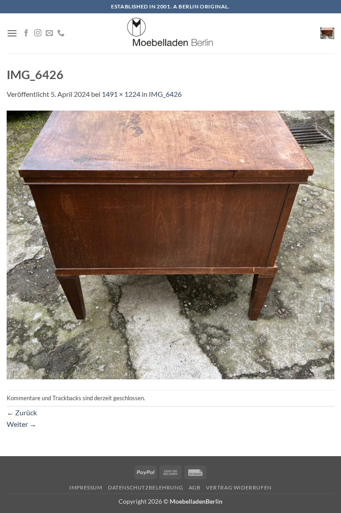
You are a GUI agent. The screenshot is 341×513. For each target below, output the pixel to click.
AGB (195, 487)
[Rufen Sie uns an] (60, 33)
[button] (12, 33)
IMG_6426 (165, 94)
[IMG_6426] (170, 244)
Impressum (86, 487)
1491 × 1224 (121, 94)
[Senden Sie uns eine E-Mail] (49, 33)
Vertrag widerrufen (239, 487)
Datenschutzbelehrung (145, 487)
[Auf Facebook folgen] (26, 33)
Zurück (22, 412)
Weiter (21, 424)
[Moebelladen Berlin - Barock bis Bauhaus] (170, 33)
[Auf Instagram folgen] (37, 33)
